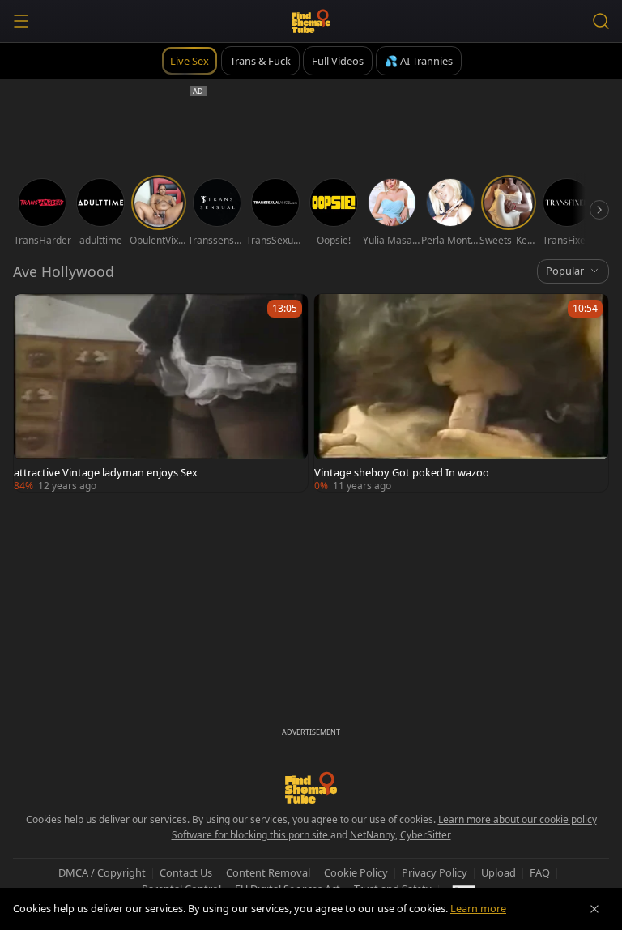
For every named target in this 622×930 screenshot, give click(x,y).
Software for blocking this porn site (251, 835)
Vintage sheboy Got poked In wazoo (401, 472)
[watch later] (33, 313)
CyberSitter (425, 835)
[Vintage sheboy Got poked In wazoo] (461, 393)
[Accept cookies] (594, 909)
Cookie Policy (356, 872)
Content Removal (268, 872)
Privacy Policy (434, 872)
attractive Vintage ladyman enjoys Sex (106, 472)
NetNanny (372, 835)
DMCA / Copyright (102, 872)
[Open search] (601, 21)
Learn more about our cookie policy (517, 819)
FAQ (540, 872)
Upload (498, 872)
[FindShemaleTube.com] (311, 21)
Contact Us (186, 872)
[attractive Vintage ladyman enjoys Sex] (161, 393)
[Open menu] (21, 21)
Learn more (478, 908)
